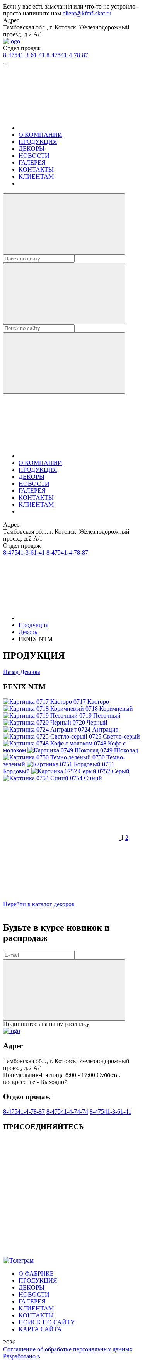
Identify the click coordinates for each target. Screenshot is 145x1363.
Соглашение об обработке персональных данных (68, 1349)
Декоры (29, 632)
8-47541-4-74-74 (67, 1111)
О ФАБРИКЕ (36, 1273)
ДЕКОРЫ (31, 148)
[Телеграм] (61, 1253)
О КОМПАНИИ (40, 134)
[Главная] (77, 127)
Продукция (33, 625)
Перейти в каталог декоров (39, 904)
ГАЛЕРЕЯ (32, 162)
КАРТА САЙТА (40, 1329)
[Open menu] (6, 64)
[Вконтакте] (61, 1194)
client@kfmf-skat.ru (87, 13)
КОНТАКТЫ (36, 169)
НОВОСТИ (34, 155)
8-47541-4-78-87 (67, 55)
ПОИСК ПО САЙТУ (47, 1322)
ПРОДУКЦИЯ (38, 141)
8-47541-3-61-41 (24, 55)
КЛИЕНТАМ (36, 176)
